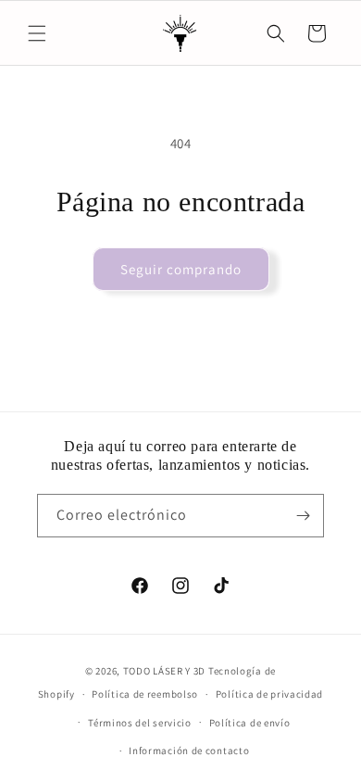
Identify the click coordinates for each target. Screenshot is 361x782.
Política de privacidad (269, 693)
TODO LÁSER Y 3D (164, 670)
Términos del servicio (140, 722)
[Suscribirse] (302, 515)
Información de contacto (189, 750)
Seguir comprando (181, 269)
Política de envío (250, 722)
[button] (37, 33)
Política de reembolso (145, 693)
